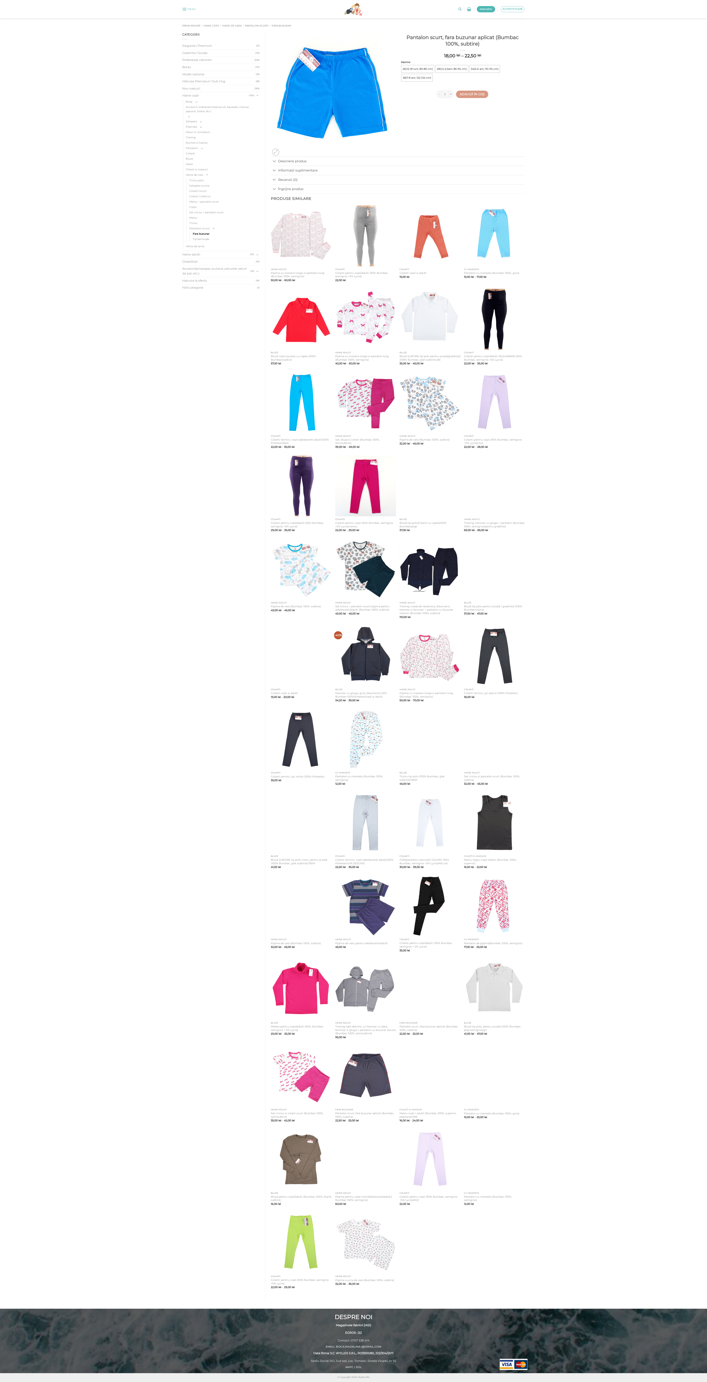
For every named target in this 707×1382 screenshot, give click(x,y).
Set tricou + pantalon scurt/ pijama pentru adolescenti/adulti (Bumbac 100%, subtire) (362, 608)
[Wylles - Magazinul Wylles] (353, 9)
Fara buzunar (281, 25)
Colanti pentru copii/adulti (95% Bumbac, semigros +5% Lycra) (361, 274)
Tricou (193, 223)
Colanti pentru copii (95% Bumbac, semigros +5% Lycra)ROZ (428, 1198)
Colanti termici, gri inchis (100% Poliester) (298, 776)
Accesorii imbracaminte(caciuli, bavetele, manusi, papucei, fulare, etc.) (217, 109)
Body (189, 101)
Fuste (192, 207)
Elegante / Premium (197, 46)
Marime (405, 62)
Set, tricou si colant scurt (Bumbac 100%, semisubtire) (297, 1115)
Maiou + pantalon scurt (204, 201)
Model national (193, 74)
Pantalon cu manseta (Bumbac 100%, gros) (491, 273)
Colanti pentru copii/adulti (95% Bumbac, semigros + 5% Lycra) (426, 944)
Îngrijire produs (290, 189)
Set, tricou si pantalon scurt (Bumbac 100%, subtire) (492, 778)
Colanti (190, 153)
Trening (191, 137)
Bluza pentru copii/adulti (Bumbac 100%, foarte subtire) (301, 1198)
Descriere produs (292, 161)
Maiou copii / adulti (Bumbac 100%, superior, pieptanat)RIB (428, 1115)
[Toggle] (257, 95)
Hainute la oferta (194, 280)
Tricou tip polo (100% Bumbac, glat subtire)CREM (422, 778)
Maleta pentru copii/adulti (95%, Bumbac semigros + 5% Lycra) (297, 1028)
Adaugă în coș (472, 94)
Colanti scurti (198, 191)
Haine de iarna (195, 246)
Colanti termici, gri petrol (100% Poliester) (491, 693)
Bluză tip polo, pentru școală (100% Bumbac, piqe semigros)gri (492, 1028)
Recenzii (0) (288, 180)
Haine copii (211, 25)
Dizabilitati (190, 261)
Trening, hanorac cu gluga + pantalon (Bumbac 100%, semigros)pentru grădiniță (494, 524)
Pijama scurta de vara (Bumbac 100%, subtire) (364, 1280)
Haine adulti (191, 254)
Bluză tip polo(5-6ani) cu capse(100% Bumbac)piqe (423, 524)
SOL (359, 1367)
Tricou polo (196, 180)
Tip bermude (201, 239)
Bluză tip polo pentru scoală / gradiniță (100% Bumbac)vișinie (493, 608)
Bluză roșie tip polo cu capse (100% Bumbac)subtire (293, 358)
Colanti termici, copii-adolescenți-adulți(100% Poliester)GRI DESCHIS (364, 861)
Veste (189, 164)
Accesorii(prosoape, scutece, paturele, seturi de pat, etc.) (214, 271)
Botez (186, 67)
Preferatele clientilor (197, 60)
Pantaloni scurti (256, 25)
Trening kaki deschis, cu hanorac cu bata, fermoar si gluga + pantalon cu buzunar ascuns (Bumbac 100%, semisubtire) (365, 1030)
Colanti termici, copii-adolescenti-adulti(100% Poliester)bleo (300, 441)
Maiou (193, 217)
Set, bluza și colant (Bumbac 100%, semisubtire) (357, 441)
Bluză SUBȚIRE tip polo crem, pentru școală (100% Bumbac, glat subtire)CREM (299, 861)
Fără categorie (192, 287)
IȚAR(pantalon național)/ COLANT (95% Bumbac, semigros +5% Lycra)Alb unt (424, 861)
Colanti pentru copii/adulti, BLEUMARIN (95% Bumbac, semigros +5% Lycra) (493, 358)
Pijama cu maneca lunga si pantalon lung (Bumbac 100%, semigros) (297, 274)
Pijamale (191, 126)
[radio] (417, 69)
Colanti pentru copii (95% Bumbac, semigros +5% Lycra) (300, 1281)
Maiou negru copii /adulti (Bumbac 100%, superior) (490, 861)
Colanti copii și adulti (413, 273)
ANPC (349, 1367)
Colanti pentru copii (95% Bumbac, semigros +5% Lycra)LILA (493, 441)
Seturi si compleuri (198, 132)
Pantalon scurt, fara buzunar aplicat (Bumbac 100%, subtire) (429, 1028)
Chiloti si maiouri (197, 169)
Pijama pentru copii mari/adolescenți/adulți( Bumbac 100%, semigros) (363, 1198)
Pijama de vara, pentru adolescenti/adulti (361, 943)
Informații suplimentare (298, 170)
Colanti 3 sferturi (200, 196)
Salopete (191, 121)
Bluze (189, 158)
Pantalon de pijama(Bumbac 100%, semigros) (493, 943)
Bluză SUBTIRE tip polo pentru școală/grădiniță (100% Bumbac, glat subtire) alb (430, 358)
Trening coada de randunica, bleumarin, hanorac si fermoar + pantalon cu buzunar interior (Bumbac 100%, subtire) (426, 610)
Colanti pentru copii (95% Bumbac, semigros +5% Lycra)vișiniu (364, 524)
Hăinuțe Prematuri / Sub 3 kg (203, 81)
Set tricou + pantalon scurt (206, 212)
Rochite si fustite (196, 142)
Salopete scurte (199, 185)
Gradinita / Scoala (194, 53)
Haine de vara (232, 25)
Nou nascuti (191, 88)
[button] (189, 9)
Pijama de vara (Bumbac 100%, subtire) (425, 439)
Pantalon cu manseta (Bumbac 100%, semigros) (359, 778)
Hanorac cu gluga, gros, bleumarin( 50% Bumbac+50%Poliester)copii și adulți (361, 694)
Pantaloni (192, 148)
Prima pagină (191, 25)
